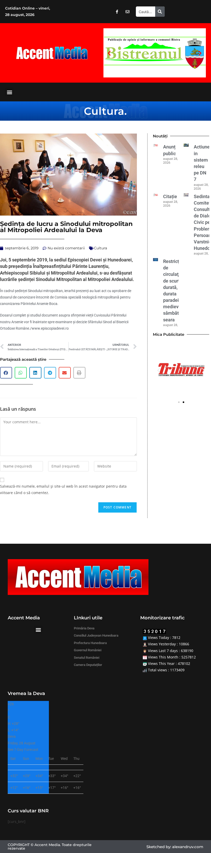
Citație (170, 196)
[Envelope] (127, 11)
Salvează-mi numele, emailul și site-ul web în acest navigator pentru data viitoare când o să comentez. (63, 489)
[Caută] (160, 11)
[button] (109, 53)
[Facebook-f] (117, 11)
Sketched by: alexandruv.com (174, 846)
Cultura (104, 111)
